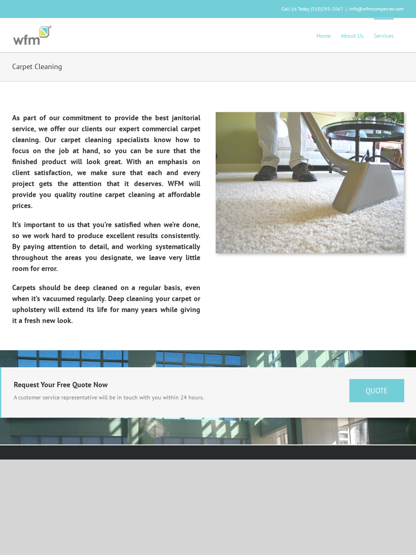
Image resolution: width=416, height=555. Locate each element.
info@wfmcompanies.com (376, 9)
